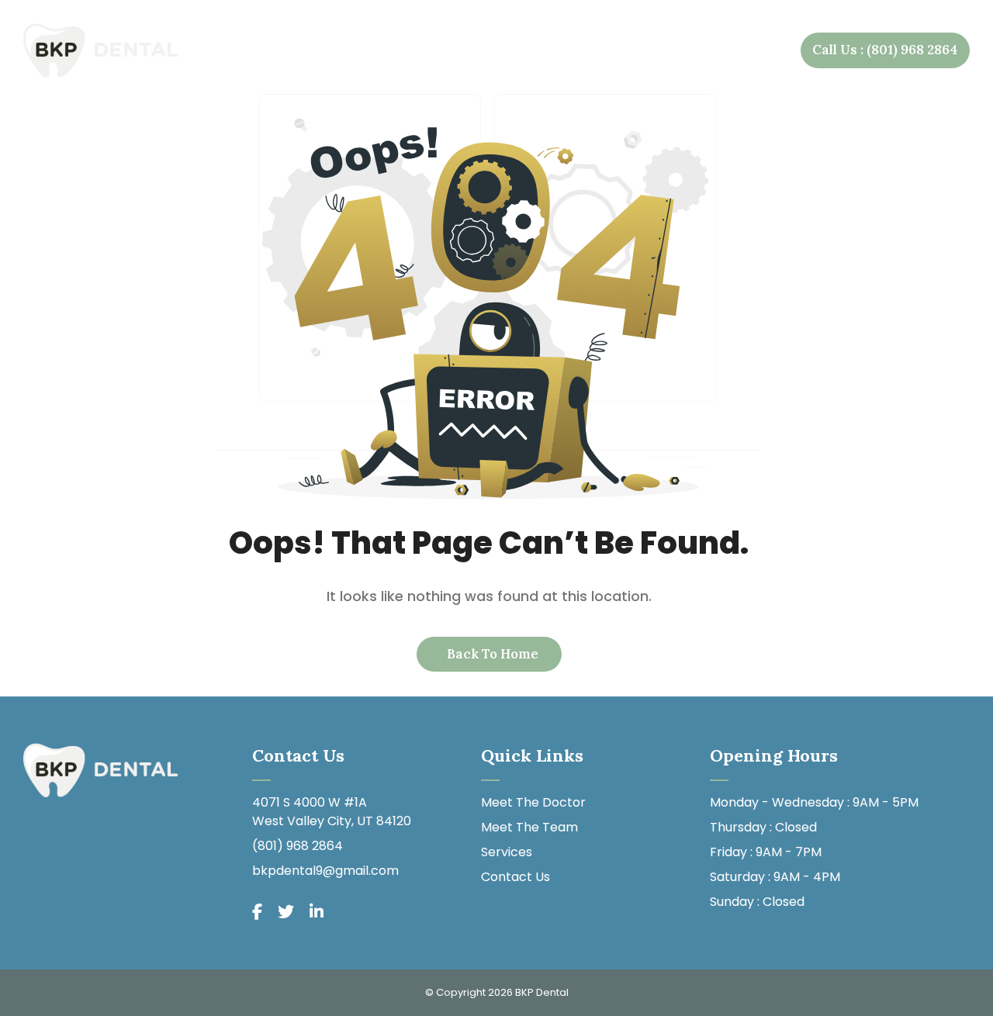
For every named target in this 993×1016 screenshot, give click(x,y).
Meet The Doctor (533, 802)
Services (517, 49)
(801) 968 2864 (297, 846)
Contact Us (736, 49)
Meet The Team (529, 827)
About (417, 49)
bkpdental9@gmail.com (325, 870)
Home (348, 49)
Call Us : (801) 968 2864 (885, 49)
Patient (623, 49)
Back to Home (491, 653)
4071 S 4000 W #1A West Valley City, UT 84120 (331, 811)
